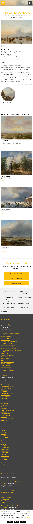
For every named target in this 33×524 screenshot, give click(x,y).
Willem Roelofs (5, 360)
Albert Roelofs (5, 358)
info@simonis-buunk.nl (7, 487)
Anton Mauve (4, 353)
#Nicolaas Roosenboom (8, 65)
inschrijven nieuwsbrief (8, 491)
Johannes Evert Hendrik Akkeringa (10, 333)
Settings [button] (10, 521)
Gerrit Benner (4, 435)
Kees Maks (4, 405)
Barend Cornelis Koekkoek (8, 345)
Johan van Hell (5, 447)
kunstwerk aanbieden (7, 492)
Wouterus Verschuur (6, 369)
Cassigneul (4, 441)
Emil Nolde (4, 459)
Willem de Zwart (5, 424)
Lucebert (3, 454)
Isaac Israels (4, 398)
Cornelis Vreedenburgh (7, 418)
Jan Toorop (4, 417)
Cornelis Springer (5, 365)
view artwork (4, 144)
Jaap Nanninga (5, 457)
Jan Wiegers (4, 464)
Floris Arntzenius (5, 385)
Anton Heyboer (5, 449)
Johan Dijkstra (4, 446)
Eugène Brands (5, 439)
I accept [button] (23, 521)
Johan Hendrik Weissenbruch (8, 370)
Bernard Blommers (6, 336)
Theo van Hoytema (6, 396)
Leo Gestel (4, 391)
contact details (17, 283)
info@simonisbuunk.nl (17, 273)
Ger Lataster (4, 452)
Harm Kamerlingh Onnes (7, 410)
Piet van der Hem (5, 395)
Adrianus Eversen (5, 340)
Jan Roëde (3, 461)
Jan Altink (3, 430)
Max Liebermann (5, 403)
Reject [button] (16, 521)
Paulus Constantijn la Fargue (8, 348)
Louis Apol (4, 335)
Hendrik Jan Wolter (6, 422)
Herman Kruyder (5, 402)
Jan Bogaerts (4, 437)
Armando (3, 434)
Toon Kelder (4, 400)
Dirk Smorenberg (5, 413)
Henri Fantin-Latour (6, 388)
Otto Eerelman (5, 338)
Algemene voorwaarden (7, 497)
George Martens (5, 407)
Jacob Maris (4, 352)
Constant (3, 442)
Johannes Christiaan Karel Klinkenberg (11, 350)
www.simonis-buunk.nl (7, 485)
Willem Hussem (5, 451)
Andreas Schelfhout (6, 363)
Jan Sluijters (4, 412)
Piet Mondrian (4, 408)
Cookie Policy (4, 501)
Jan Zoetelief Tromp (6, 367)
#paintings (18, 65)
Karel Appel (4, 432)
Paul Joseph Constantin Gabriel (9, 341)
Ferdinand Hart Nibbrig (7, 393)
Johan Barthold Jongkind (7, 343)
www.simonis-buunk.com (7, 509)
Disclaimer (3, 502)
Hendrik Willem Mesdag (7, 355)
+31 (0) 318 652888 (17, 278)
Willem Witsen (5, 420)
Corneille (3, 444)
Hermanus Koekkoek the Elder (9, 347)
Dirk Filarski (4, 390)
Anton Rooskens (5, 463)
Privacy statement (5, 499)
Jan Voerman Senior (6, 415)
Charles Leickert (5, 357)
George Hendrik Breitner (7, 386)
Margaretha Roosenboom (7, 362)
